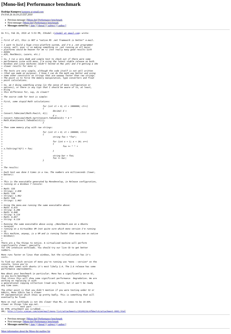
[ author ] (61, 25)
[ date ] (32, 25)
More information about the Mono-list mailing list (25, 331)
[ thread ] (41, 25)
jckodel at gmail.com (66, 33)
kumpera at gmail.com (33, 11)
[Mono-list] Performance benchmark (44, 20)
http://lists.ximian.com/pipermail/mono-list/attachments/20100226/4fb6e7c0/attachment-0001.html (67, 311)
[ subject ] (51, 25)
